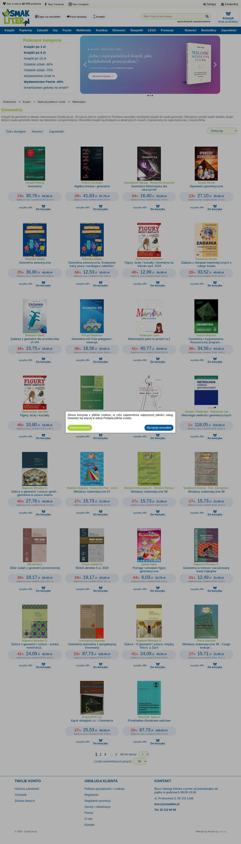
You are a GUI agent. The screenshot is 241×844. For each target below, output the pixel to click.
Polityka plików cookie (117, 418)
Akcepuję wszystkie (159, 427)
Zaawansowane (80, 427)
